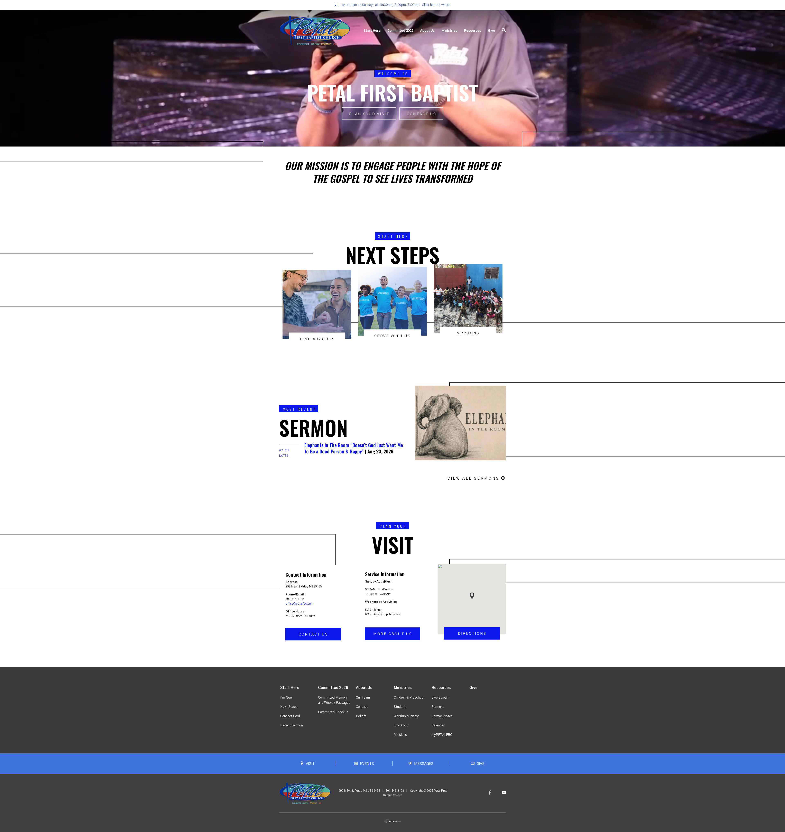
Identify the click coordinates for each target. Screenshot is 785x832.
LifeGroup (401, 725)
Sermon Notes (442, 716)
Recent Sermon (291, 725)
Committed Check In (333, 712)
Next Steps (288, 706)
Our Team (363, 697)
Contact (362, 706)
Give (491, 30)
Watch (284, 450)
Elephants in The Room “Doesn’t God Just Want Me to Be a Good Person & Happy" (353, 448)
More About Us (392, 634)
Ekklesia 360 (392, 821)
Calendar (438, 725)
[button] (472, 595)
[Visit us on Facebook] (490, 792)
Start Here (372, 30)
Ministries (449, 30)
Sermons (438, 706)
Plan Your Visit (369, 114)
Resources (472, 30)
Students (400, 706)
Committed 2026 (400, 30)
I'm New (286, 697)
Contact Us (421, 114)
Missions (400, 734)
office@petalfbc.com (299, 603)
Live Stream (440, 697)
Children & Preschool (409, 697)
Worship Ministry (406, 716)
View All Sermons (473, 478)
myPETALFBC (442, 734)
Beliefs (361, 716)
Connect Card (290, 716)
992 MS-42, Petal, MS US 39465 (359, 790)
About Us (427, 30)
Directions (472, 634)
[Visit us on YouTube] (504, 792)
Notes (283, 455)
